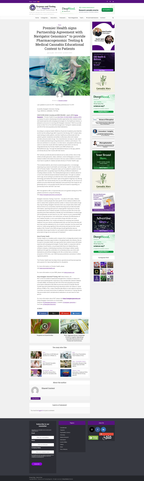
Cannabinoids (46, 370)
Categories (44, 18)
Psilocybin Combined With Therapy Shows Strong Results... (80, 373)
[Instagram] (91, 429)
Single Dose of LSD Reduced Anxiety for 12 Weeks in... (50, 354)
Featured (74, 370)
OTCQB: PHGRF (68, 117)
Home (37, 18)
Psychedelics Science (81, 361)
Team (81, 18)
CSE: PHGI (60, 117)
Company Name (36, 447)
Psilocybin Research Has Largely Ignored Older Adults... (79, 364)
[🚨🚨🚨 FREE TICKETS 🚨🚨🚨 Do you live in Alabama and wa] (110, 272)
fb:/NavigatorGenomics (49, 302)
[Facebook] (97, 429)
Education (54, 18)
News (59, 25)
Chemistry (62, 435)
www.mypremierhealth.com (47, 268)
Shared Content (68, 52)
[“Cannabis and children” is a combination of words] (103, 272)
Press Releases (63, 449)
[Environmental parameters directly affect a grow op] (103, 278)
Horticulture (63, 439)
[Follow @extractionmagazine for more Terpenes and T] (97, 278)
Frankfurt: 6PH (77, 117)
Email (33, 433)
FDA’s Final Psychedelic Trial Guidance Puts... (79, 354)
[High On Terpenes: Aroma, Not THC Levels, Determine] (103, 265)
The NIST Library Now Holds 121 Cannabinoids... (50, 372)
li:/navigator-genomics (69, 302)
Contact (34, 1)
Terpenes (62, 430)
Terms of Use (39, 477)
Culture (62, 444)
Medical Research (64, 437)
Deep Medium (66, 479)
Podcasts (62, 18)
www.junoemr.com (69, 272)
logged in (40, 410)
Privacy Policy (32, 477)
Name (33, 440)
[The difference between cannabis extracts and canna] (110, 265)
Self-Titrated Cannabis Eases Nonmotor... (49, 363)
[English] (38, 1)
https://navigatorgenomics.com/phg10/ (51, 194)
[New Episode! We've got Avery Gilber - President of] (110, 278)
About (30, 1)
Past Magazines (73, 18)
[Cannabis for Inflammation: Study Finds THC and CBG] (97, 265)
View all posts (35, 398)
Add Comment (58, 52)
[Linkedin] (103, 429)
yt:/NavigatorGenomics (49, 304)
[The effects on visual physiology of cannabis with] (97, 272)
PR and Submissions (92, 18)
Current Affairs (63, 442)
